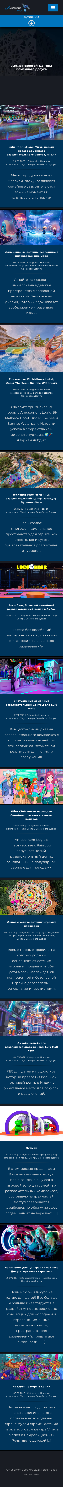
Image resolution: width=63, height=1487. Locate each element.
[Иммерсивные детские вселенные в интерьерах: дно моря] (31, 227)
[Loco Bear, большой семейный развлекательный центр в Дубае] (31, 580)
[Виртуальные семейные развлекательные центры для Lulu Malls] (31, 676)
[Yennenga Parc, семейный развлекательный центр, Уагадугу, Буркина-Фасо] (31, 470)
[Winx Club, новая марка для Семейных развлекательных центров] (31, 786)
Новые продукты (41, 1154)
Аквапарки (36, 392)
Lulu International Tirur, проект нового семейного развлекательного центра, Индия (31, 151)
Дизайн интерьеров (36, 265)
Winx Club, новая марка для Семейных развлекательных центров (31, 815)
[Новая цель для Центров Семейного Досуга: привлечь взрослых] (31, 1242)
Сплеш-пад (48, 935)
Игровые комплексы (29, 935)
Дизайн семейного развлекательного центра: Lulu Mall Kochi (31, 1047)
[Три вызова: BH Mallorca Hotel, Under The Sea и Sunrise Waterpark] (31, 348)
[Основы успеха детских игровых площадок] (31, 897)
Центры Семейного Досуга (41, 164)
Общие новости (41, 615)
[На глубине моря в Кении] (31, 1366)
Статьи (34, 932)
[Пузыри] (31, 1123)
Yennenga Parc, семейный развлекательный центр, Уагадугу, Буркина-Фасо (32, 498)
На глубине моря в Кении (31, 1386)
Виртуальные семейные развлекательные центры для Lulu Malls (31, 705)
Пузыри (31, 1148)
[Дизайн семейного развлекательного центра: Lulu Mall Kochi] (31, 1018)
